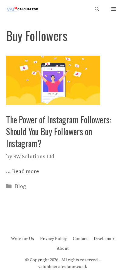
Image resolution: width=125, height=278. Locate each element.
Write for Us (22, 239)
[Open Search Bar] (97, 9)
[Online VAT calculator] (22, 9)
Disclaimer (104, 239)
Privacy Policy (53, 239)
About (63, 248)
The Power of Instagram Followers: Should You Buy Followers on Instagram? (58, 131)
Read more (25, 171)
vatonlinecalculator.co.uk (62, 266)
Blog (20, 186)
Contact (80, 239)
